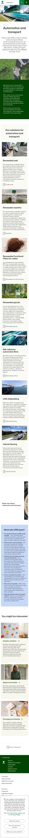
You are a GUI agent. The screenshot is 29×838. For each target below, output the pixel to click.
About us (10, 760)
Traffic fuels (9, 184)
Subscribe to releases (7, 793)
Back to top (6, 757)
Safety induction (6, 779)
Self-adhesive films (12, 376)
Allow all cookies (14, 821)
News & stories (12, 771)
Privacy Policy (15, 815)
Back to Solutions (15, 747)
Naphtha (9, 233)
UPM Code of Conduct (8, 781)
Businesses (10, 2)
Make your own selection (14, 832)
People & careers (12, 769)
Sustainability (11, 764)
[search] (14, 7)
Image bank (5, 791)
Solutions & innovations (14, 762)
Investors (10, 767)
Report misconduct (7, 783)
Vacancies (4, 789)
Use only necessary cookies (15, 826)
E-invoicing (5, 776)
